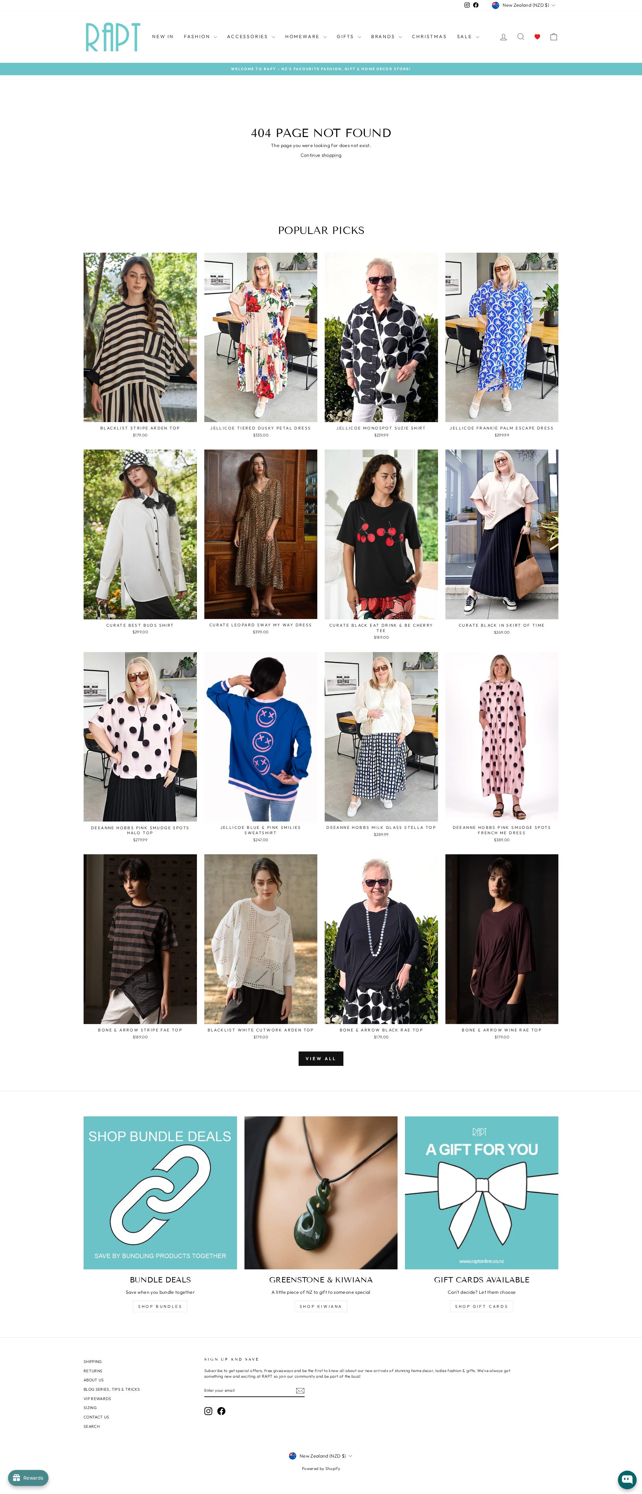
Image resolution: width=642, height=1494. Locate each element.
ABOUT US (94, 1379)
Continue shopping (321, 155)
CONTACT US (96, 1416)
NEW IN (163, 36)
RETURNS (93, 1370)
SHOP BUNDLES (160, 1306)
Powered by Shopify (321, 1468)
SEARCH (92, 1426)
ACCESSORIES (248, 36)
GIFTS (346, 36)
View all (321, 1058)
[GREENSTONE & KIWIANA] (321, 1193)
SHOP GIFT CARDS (481, 1306)
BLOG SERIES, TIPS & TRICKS (112, 1389)
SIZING (90, 1407)
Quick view (140, 414)
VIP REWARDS (97, 1398)
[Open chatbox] (627, 1480)
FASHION (198, 36)
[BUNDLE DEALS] (160, 1193)
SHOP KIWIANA (321, 1306)
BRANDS (384, 36)
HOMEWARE (303, 36)
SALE (465, 36)
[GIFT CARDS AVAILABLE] (481, 1193)
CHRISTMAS (429, 36)
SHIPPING (93, 1361)
